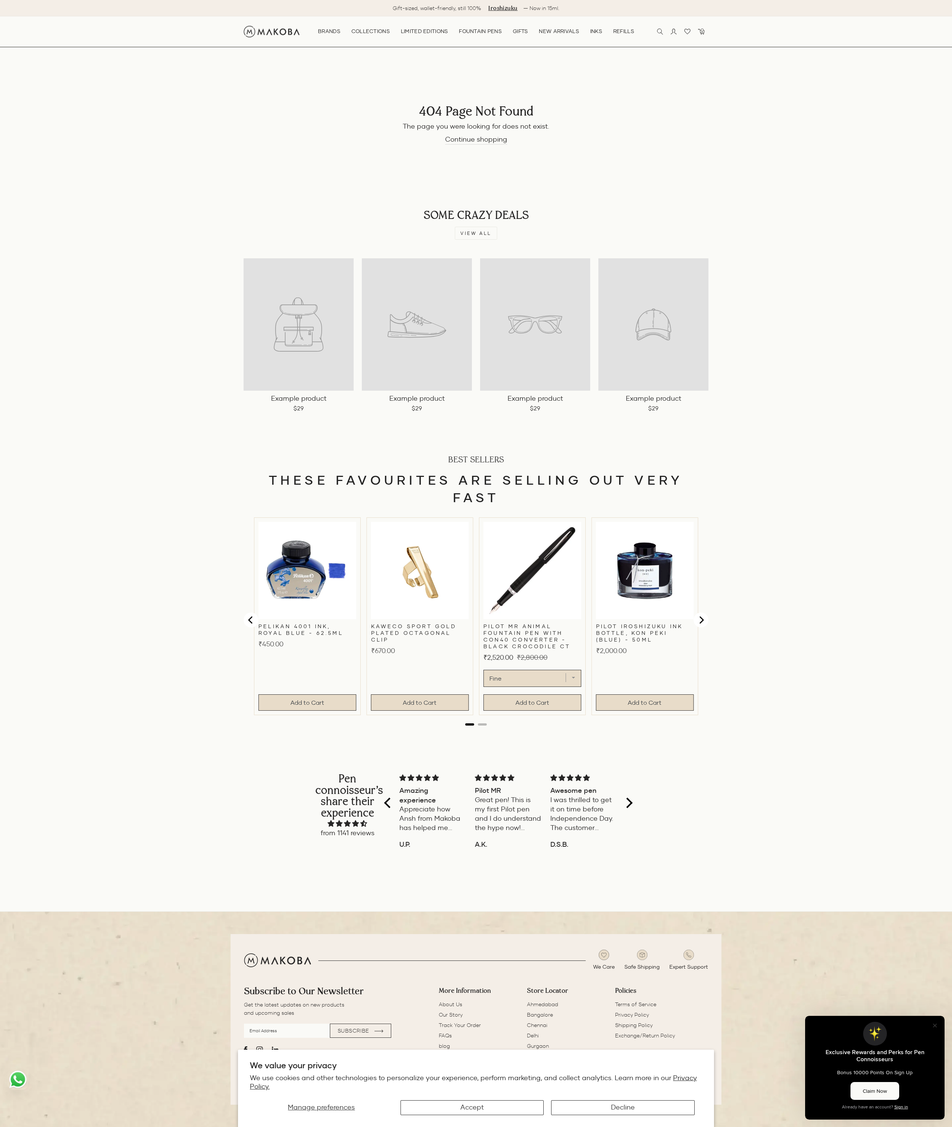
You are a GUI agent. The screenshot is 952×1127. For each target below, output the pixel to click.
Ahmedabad (542, 1004)
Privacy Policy (632, 1014)
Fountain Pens (480, 31)
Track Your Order (460, 1025)
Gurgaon (538, 1046)
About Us (450, 1004)
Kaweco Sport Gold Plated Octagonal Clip (413, 633)
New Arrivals (559, 31)
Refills (623, 31)
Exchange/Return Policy (645, 1035)
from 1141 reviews (347, 833)
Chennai (537, 1025)
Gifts (520, 31)
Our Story (451, 1014)
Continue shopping (476, 139)
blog (444, 1046)
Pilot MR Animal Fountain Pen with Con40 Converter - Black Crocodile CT (527, 636)
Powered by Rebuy (476, 731)
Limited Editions (424, 31)
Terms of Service (635, 1004)
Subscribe (354, 1030)
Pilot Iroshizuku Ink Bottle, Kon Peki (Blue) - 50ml (639, 633)
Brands (329, 31)
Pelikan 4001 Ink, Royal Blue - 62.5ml (300, 629)
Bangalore (540, 1014)
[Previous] (251, 620)
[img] (347, 824)
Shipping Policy (634, 1025)
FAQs (445, 1035)
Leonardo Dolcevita (538, 8)
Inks (596, 31)
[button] (389, 803)
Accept (472, 1107)
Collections (370, 31)
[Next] (701, 620)
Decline (623, 1107)
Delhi (533, 1035)
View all (476, 233)
